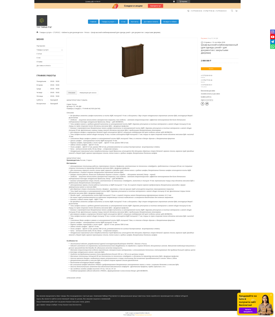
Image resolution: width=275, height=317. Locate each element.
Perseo (86, 32)
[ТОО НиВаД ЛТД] (42, 20)
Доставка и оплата (151, 22)
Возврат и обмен (170, 22)
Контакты (134, 22)
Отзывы (39, 62)
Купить (211, 69)
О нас (123, 22)
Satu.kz (147, 313)
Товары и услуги (108, 22)
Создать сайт (89, 1)
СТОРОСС (56, 32)
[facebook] (202, 103)
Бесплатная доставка (208, 90)
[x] (207, 103)
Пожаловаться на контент (143, 315)
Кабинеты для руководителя (72, 32)
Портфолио (41, 46)
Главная (93, 22)
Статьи (39, 54)
